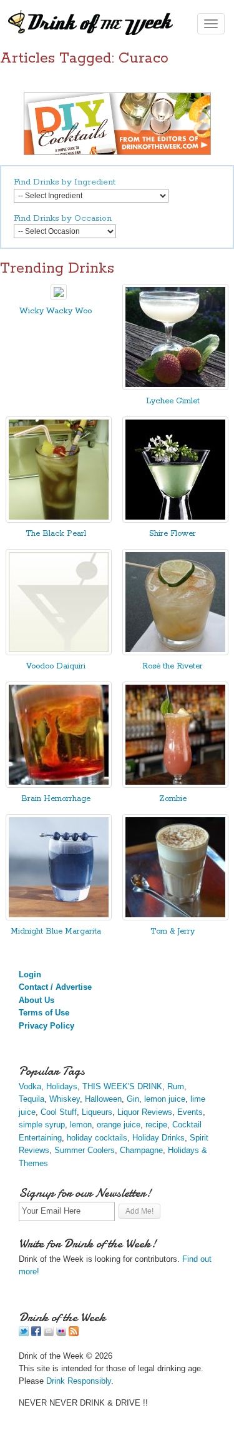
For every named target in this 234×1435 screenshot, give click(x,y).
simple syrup (42, 1124)
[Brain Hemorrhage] (59, 785)
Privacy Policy (46, 1025)
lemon (81, 1124)
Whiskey (64, 1099)
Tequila (31, 1099)
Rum (175, 1086)
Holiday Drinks (158, 1137)
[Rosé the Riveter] (175, 652)
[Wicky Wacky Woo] (59, 297)
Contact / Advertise (55, 987)
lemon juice (164, 1099)
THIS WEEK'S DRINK (122, 1086)
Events (190, 1112)
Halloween (103, 1099)
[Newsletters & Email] (49, 1333)
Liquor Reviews (144, 1112)
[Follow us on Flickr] (61, 1333)
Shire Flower (172, 533)
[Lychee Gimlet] (175, 387)
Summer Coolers (84, 1150)
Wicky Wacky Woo (55, 311)
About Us (36, 1000)
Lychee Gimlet (173, 401)
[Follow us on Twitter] (24, 1333)
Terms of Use (44, 1012)
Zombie (173, 798)
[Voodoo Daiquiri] (59, 652)
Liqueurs (97, 1112)
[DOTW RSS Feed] (74, 1333)
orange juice (118, 1124)
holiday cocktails (97, 1137)
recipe (156, 1124)
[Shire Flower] (175, 520)
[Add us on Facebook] (36, 1333)
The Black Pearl (56, 533)
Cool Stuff (59, 1112)
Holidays (61, 1086)
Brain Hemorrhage (55, 798)
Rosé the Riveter (172, 666)
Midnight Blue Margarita (56, 931)
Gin (133, 1099)
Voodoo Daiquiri (55, 666)
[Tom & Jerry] (175, 917)
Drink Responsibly (78, 1381)
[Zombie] (175, 785)
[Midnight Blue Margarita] (59, 917)
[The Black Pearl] (59, 520)
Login (30, 974)
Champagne (141, 1150)
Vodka (30, 1086)
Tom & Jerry (172, 931)
